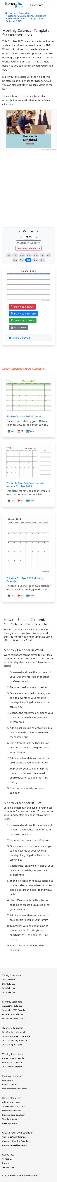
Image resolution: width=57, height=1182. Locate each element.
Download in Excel (24, 320)
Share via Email (20, 337)
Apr (28, 255)
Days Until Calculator (11, 1110)
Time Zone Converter (11, 1119)
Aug (15, 260)
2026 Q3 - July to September (14, 1032)
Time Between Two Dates (13, 1106)
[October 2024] (37, 237)
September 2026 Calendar (14, 1010)
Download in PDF (23, 306)
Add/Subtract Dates (11, 1102)
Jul (48, 255)
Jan (8, 255)
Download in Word (24, 313)
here (10, 104)
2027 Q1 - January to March (14, 1040)
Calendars (36, 5)
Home (12, 13)
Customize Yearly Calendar (14, 1136)
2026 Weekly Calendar (12, 1066)
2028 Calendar (8, 988)
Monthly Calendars (12, 1001)
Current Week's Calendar (13, 1058)
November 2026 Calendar (13, 1018)
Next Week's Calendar (12, 1062)
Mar (22, 255)
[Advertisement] (28, 179)
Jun (42, 255)
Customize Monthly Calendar (15, 1141)
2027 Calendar (8, 984)
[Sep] (19, 231)
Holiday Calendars (28, 248)
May (36, 255)
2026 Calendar (8, 979)
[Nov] (37, 231)
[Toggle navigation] (48, 5)
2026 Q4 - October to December (16, 1036)
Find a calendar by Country (14, 1088)
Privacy (5, 1163)
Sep (21, 260)
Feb (15, 255)
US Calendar (7, 1080)
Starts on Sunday (28, 242)
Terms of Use (8, 1167)
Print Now (19, 327)
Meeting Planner (9, 1123)
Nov (35, 260)
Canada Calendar (10, 1084)
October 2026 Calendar (12, 1014)
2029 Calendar (8, 992)
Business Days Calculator (13, 1114)
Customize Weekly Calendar (14, 1145)
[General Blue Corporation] (14, 5)
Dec (42, 260)
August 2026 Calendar (12, 1005)
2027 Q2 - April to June (12, 1044)
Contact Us (7, 1158)
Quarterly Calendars (12, 1027)
